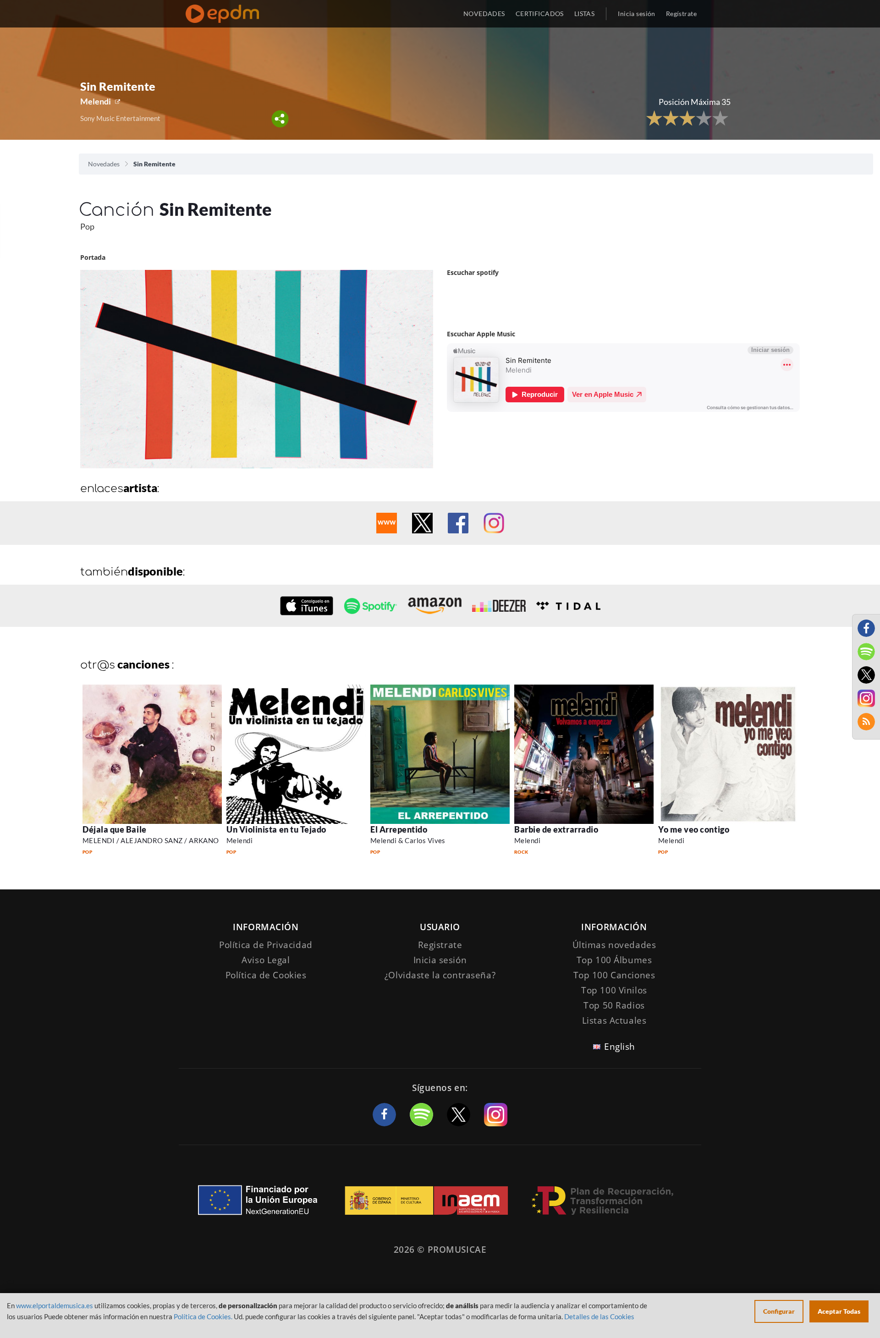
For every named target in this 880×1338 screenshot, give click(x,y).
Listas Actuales (614, 1020)
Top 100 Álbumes (614, 960)
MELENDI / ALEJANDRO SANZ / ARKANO (150, 840)
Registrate (440, 945)
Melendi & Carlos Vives (408, 840)
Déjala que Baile (114, 829)
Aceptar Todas (839, 1311)
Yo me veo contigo (693, 829)
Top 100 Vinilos (614, 990)
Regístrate (681, 13)
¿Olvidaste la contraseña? (440, 975)
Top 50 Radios (613, 1005)
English (619, 1047)
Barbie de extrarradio (556, 829)
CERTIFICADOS (540, 13)
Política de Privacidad (266, 945)
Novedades (104, 164)
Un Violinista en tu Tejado (276, 829)
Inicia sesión (636, 13)
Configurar (779, 1311)
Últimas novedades (614, 945)
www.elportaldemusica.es (54, 1305)
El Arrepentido (399, 829)
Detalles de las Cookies (599, 1316)
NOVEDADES (484, 13)
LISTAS (584, 13)
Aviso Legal (266, 960)
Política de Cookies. (203, 1316)
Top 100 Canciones (614, 975)
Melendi (95, 101)
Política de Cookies (266, 975)
